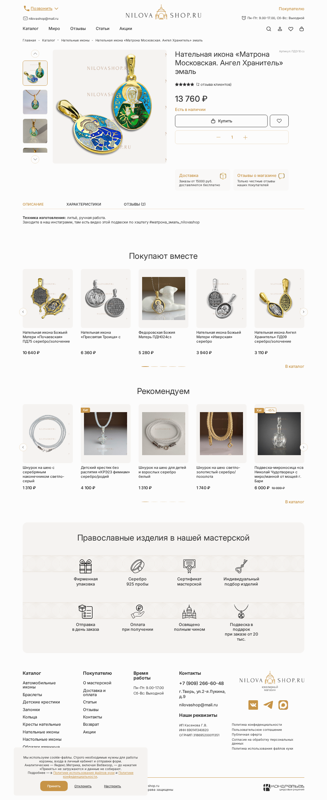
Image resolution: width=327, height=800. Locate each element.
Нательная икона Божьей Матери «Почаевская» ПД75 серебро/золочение (46, 337)
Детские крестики (41, 702)
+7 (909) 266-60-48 (201, 683)
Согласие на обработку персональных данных (262, 741)
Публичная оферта (247, 734)
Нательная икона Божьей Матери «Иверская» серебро (218, 337)
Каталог (31, 28)
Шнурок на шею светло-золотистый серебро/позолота (218, 472)
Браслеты (32, 695)
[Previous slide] (35, 54)
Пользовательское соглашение (257, 729)
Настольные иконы (42, 740)
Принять (54, 786)
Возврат (91, 725)
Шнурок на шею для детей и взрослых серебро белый (162, 472)
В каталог (294, 366)
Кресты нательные (42, 725)
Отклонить (83, 786)
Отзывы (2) (135, 204)
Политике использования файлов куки (84, 773)
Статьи (103, 28)
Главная (29, 40)
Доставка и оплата (94, 693)
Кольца (30, 717)
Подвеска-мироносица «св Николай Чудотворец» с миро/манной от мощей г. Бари (279, 474)
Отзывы (78, 28)
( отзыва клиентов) (214, 84)
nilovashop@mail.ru (43, 18)
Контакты (92, 717)
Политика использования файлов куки (262, 748)
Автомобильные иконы (39, 685)
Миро (54, 28)
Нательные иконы (75, 40)
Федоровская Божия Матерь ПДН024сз (157, 334)
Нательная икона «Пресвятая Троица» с (101, 334)
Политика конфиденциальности (257, 724)
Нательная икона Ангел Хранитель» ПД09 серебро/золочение (275, 337)
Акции (125, 28)
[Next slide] (35, 159)
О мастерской (97, 683)
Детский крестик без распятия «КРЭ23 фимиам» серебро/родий (105, 472)
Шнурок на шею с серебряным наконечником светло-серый (43, 474)
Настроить (112, 786)
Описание (33, 204)
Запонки (31, 710)
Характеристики (83, 204)
